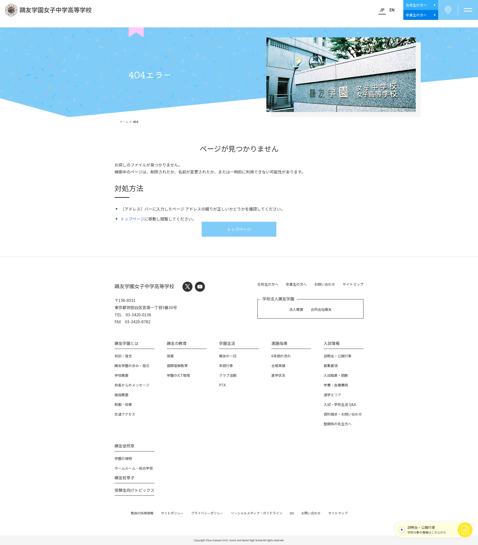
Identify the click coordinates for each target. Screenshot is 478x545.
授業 (170, 355)
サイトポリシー (172, 513)
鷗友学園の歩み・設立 (132, 365)
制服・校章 (123, 404)
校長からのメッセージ (132, 384)
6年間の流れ (281, 355)
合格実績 (278, 365)
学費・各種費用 (336, 384)
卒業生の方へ (296, 284)
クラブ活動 (228, 375)
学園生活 (227, 343)
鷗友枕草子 (124, 478)
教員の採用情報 (142, 513)
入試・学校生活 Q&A (340, 404)
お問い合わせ (324, 284)
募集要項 (331, 365)
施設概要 (121, 394)
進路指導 (279, 343)
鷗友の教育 (177, 343)
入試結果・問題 (336, 375)
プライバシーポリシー (207, 513)
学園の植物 (123, 458)
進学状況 (278, 375)
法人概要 (296, 309)
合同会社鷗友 (321, 309)
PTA (222, 384)
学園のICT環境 (178, 375)
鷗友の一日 (228, 355)
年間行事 (226, 365)
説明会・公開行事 (338, 355)
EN (392, 10)
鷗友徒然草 (124, 446)
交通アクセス (125, 414)
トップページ (132, 219)
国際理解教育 (177, 365)
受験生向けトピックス (134, 490)
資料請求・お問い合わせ (343, 414)
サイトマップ (353, 284)
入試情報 (332, 343)
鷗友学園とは (126, 343)
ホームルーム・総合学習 (134, 468)
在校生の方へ (267, 284)
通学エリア (332, 394)
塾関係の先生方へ (338, 423)
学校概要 (121, 375)
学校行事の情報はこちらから (426, 529)
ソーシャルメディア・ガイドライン (256, 513)
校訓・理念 (123, 355)
